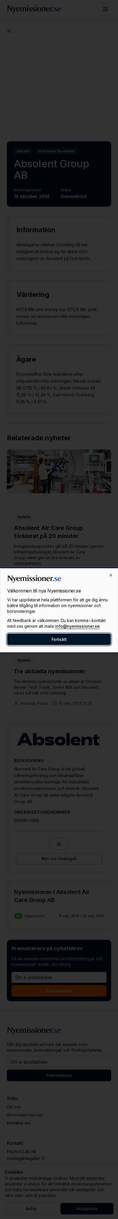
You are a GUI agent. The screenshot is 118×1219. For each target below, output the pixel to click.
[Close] (111, 575)
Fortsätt (59, 639)
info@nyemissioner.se (77, 625)
